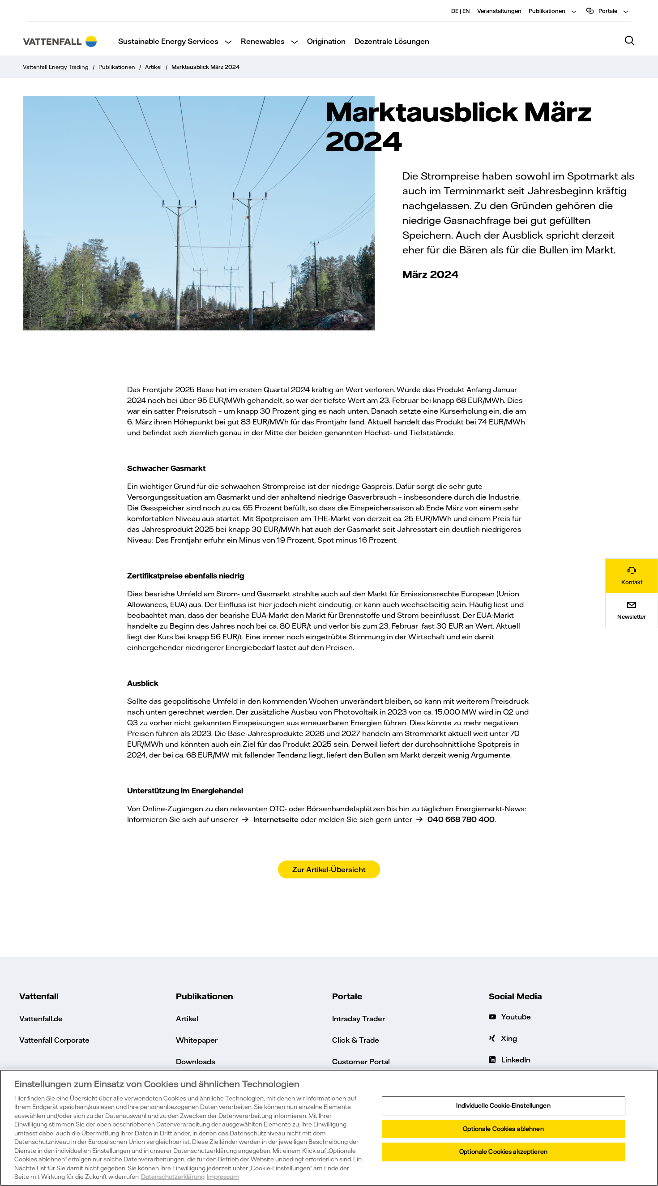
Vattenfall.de (41, 1018)
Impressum (223, 1176)
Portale (607, 11)
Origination (326, 41)
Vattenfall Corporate (54, 1040)
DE (454, 11)
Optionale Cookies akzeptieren (503, 1151)
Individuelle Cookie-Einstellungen (503, 1105)
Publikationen (547, 11)
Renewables (263, 41)
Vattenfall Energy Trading (56, 67)
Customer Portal (361, 1061)
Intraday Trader (358, 1018)
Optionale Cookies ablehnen (503, 1128)
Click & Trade (355, 1040)
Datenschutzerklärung (173, 1176)
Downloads (195, 1061)
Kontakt (631, 582)
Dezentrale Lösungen (392, 41)
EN (466, 11)
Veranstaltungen (499, 11)
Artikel (153, 67)
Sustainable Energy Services (168, 41)
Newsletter (631, 616)
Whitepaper (197, 1040)
